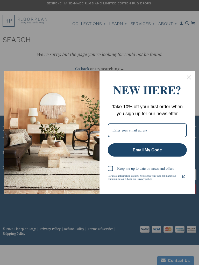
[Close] (189, 77)
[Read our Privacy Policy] (184, 176)
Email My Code (147, 150)
